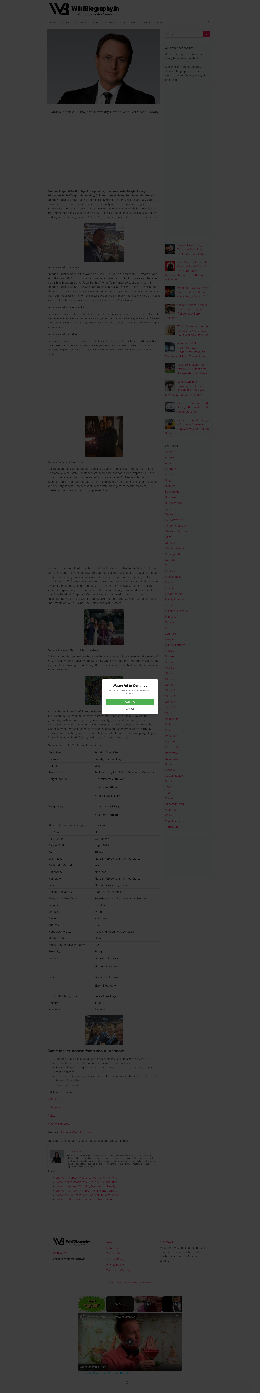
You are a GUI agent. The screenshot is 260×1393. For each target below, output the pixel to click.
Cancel (130, 709)
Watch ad (130, 702)
